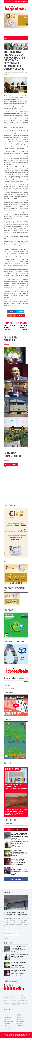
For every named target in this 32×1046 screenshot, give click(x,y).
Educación (8, 1019)
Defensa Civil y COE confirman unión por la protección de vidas (19, 843)
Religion (19, 1023)
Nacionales (20, 1021)
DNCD (19, 1015)
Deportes (8, 1017)
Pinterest (21, 315)
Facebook (12, 311)
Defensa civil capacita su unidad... (24, 327)
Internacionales (9, 1021)
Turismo (7, 1028)
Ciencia (7, 1015)
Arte (18, 1013)
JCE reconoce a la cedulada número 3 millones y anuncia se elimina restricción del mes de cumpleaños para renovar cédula (19, 871)
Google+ (12, 315)
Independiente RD (16, 1034)
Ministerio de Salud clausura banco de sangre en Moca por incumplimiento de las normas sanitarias (19, 835)
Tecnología (20, 1025)
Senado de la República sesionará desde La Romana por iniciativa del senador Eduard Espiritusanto (19, 861)
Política (7, 1023)
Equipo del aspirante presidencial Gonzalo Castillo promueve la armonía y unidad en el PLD (19, 853)
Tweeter (21, 311)
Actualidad (8, 1013)
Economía (20, 1017)
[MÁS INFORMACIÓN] (16, 23)
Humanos (20, 1019)
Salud (7, 1025)
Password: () (7, 933)
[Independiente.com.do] (14, 991)
